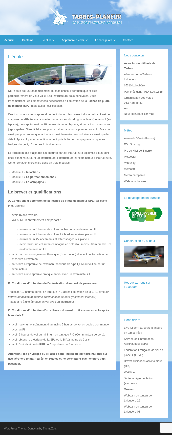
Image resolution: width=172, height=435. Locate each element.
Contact (128, 40)
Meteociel (130, 156)
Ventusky (130, 162)
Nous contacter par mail (139, 113)
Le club (46, 40)
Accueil (9, 40)
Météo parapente (134, 175)
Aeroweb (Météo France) (139, 138)
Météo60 (129, 169)
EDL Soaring (132, 144)
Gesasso (129, 389)
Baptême (27, 40)
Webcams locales (135, 181)
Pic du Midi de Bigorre (138, 150)
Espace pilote (103, 40)
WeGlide (129, 372)
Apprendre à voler (73, 40)
